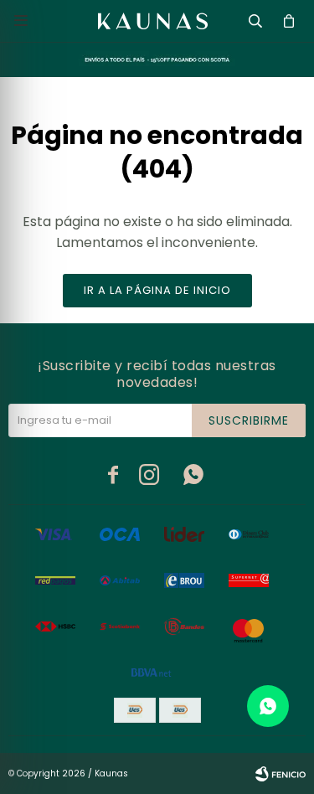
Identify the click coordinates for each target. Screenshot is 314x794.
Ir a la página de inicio (157, 290)
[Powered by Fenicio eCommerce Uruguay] (280, 773)
